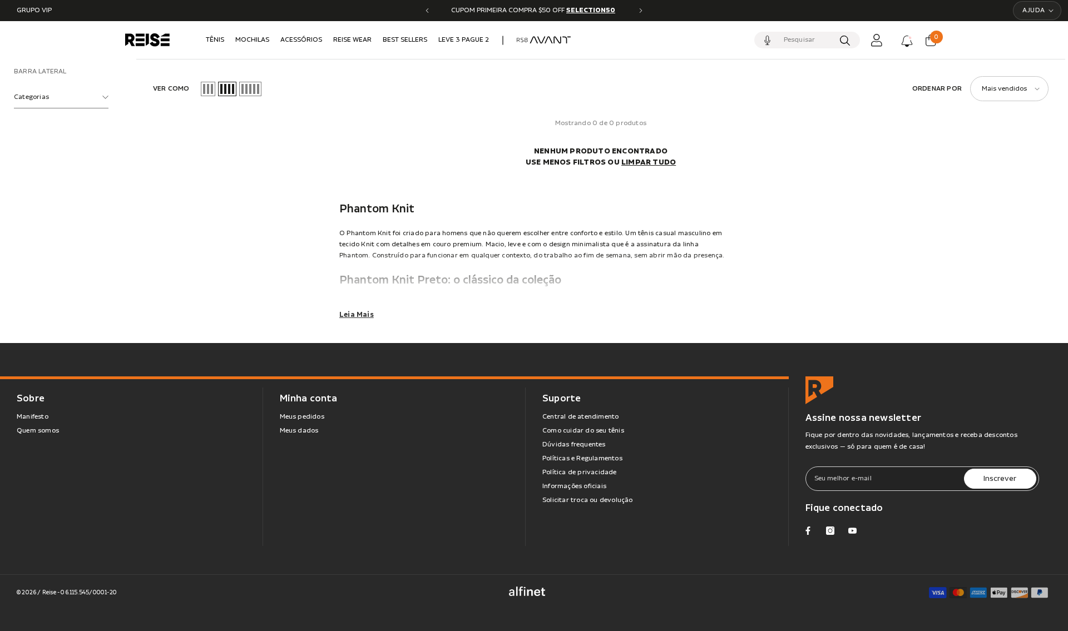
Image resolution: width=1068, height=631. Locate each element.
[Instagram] (830, 531)
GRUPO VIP (34, 10)
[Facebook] (808, 531)
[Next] (640, 10)
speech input (768, 40)
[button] (208, 89)
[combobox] (806, 40)
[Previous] (427, 10)
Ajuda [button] (1033, 10)
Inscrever (999, 478)
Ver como (171, 88)
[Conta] (877, 40)
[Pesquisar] (807, 40)
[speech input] (807, 40)
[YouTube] (852, 531)
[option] (534, 10)
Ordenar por (937, 88)
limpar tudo (648, 162)
